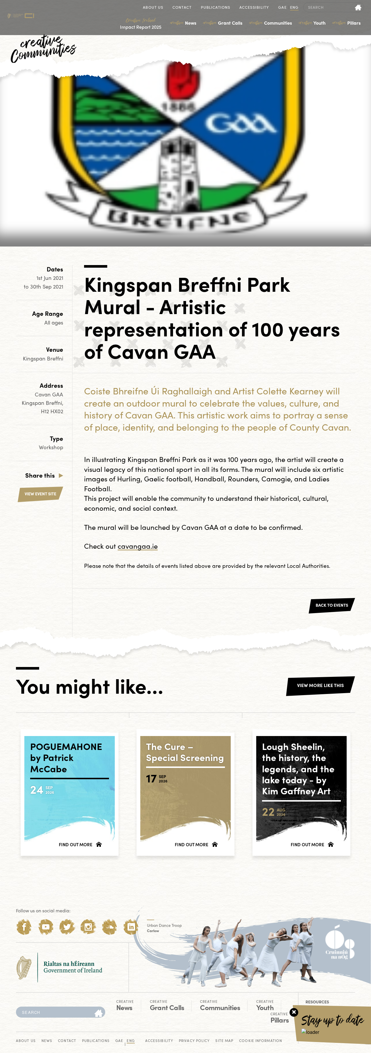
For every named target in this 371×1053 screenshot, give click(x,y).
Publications (215, 8)
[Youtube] (45, 927)
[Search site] (358, 7)
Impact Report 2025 (140, 23)
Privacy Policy (194, 1041)
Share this (40, 475)
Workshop (51, 447)
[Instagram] (88, 927)
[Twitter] (67, 927)
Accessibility (254, 8)
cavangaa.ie (138, 546)
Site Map (224, 1041)
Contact (182, 8)
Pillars (346, 22)
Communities (270, 22)
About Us (153, 8)
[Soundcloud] (109, 927)
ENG (294, 8)
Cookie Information (260, 1041)
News (183, 22)
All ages (53, 322)
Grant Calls (222, 22)
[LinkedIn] (131, 927)
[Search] (98, 1013)
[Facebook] (24, 927)
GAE (282, 8)
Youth (312, 22)
